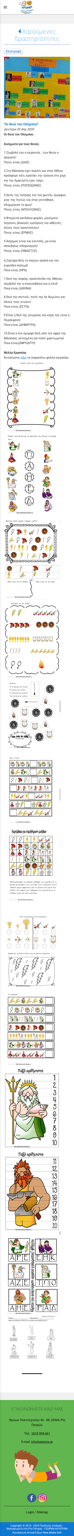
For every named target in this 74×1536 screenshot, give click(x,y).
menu (5, 7)
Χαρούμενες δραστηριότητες (37, 35)
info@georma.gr (42, 1442)
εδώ (23, 357)
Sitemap (42, 1512)
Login (30, 1512)
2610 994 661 (40, 1433)
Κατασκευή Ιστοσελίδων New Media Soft (37, 1532)
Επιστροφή (13, 51)
